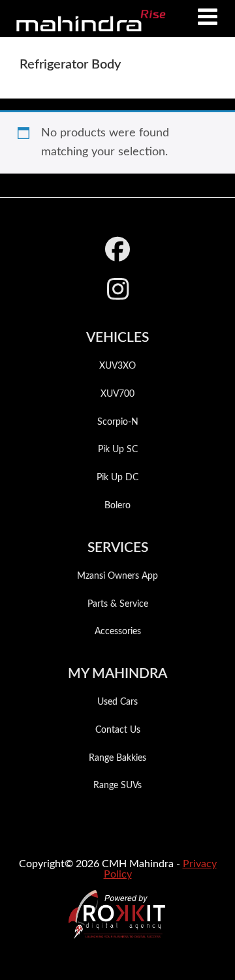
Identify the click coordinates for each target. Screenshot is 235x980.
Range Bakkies (117, 758)
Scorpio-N (117, 422)
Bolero (117, 505)
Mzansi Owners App (117, 576)
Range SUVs (117, 785)
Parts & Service (117, 604)
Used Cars (117, 702)
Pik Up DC (117, 477)
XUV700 (117, 394)
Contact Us (117, 730)
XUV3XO (117, 366)
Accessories (118, 631)
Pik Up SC (118, 449)
